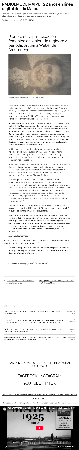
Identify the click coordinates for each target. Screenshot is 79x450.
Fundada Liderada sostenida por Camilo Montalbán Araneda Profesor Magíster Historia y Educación (39, 403)
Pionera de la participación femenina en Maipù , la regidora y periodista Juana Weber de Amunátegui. (37, 43)
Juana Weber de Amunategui (18, 264)
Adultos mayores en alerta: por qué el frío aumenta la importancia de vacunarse (32, 312)
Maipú (31, 264)
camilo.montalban (20, 98)
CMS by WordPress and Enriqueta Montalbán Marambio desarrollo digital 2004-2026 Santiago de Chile (39, 395)
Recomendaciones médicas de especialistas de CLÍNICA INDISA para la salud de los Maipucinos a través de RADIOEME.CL (35, 338)
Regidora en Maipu (41, 264)
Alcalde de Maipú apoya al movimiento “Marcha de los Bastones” (19, 281)
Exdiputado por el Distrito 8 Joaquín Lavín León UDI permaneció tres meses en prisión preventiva (33, 330)
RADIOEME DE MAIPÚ (39, 399)
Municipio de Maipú (38, 98)
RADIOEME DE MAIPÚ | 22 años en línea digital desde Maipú (37, 6)
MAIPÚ (30, 98)
